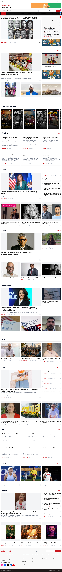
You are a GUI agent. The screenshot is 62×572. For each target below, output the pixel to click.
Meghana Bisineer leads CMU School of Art (51, 31)
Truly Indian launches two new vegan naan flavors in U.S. (51, 371)
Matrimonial (24, 561)
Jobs (22, 562)
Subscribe (58, 10)
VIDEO (9, 10)
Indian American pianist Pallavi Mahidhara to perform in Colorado (52, 504)
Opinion (35, 13)
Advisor (33, 561)
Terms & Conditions (52, 570)
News (9, 13)
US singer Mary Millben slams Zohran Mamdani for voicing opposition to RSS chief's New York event (52, 194)
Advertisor (34, 562)
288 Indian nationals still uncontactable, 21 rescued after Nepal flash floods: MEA (51, 28)
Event (23, 558)
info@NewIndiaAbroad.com (6, 562)
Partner (33, 558)
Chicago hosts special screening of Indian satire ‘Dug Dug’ (51, 499)
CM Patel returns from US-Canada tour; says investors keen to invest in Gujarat (51, 24)
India (15, 13)
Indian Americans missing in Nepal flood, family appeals (52, 20)
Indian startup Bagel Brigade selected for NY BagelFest (52, 381)
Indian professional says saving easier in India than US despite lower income (51, 35)
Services (54, 1)
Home (3, 13)
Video (53, 558)
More (57, 13)
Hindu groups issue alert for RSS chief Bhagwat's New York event (51, 179)
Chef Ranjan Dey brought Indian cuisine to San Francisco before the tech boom (52, 392)
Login (53, 10)
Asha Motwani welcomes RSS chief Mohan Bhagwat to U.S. (51, 184)
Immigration (43, 13)
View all (58, 50)
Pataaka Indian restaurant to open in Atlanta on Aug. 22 (52, 387)
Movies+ (51, 13)
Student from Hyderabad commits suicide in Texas (52, 174)
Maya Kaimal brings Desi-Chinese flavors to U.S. (52, 376)
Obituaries (23, 564)
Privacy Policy (44, 558)
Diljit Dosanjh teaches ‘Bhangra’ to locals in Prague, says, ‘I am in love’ (52, 514)
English (59, 1)
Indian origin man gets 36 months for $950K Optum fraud (52, 189)
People (29, 13)
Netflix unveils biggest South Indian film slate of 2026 (52, 509)
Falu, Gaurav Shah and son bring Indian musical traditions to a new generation (52, 494)
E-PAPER (3, 10)
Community (21, 13)
